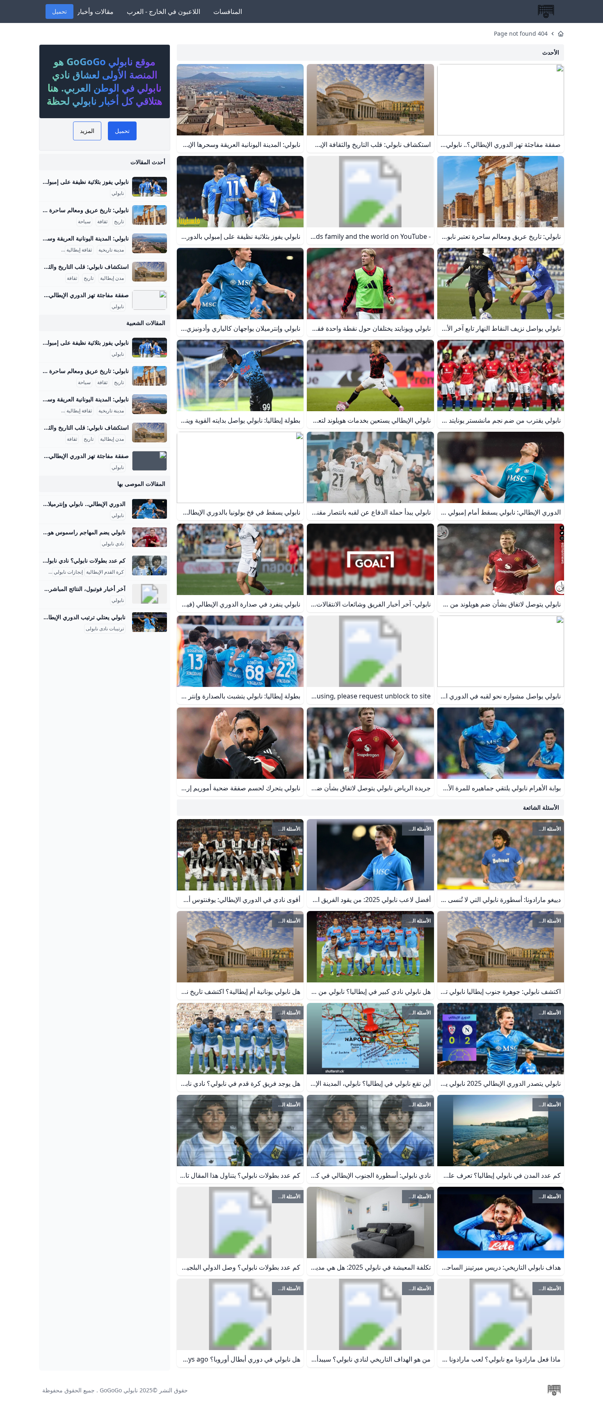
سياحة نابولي (47, 250)
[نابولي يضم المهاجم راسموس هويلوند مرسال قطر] (149, 537)
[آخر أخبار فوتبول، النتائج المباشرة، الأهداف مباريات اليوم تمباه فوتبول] (149, 594)
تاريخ (119, 221)
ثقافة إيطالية (79, 250)
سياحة (84, 221)
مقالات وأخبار (95, 11)
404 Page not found (521, 33)
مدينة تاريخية (111, 250)
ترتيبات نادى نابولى (105, 628)
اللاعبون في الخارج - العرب (163, 11)
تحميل (59, 11)
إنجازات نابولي (68, 572)
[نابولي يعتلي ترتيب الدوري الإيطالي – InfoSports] (149, 622)
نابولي (118, 193)
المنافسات (227, 11)
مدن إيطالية (112, 278)
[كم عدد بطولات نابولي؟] (149, 565)
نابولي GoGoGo (118, 1390)
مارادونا (42, 572)
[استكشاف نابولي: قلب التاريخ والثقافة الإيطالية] (149, 272)
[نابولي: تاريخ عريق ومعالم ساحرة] (149, 215)
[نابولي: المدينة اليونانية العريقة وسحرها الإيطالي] (149, 243)
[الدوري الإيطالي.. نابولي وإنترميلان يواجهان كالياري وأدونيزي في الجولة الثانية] (149, 509)
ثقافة (102, 221)
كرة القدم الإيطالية (105, 572)
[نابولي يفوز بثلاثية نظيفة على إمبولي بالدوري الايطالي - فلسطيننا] (149, 187)
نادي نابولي (113, 543)
